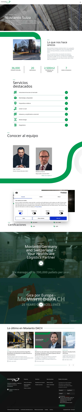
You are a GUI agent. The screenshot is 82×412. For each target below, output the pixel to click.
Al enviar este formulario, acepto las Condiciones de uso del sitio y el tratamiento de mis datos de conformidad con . (67, 400)
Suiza (15, 14)
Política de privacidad (38, 409)
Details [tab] (41, 196)
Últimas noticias (50, 382)
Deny (24, 218)
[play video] (41, 263)
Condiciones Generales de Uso (27, 409)
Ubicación (11, 14)
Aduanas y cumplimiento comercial (29, 114)
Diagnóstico (22, 125)
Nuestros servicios (39, 384)
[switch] (34, 213)
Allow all (58, 218)
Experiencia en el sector (40, 382)
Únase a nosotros (27, 388)
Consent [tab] (23, 196)
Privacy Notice (38, 206)
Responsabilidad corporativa (27, 385)
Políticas (51, 409)
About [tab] (59, 196)
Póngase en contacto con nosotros (14, 390)
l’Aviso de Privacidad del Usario (66, 402)
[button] (73, 365)
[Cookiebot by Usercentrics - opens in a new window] (61, 193)
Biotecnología (23, 119)
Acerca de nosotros (28, 382)
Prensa (48, 386)
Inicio (6, 14)
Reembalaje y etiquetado (26, 98)
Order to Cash (23, 109)
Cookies (46, 409)
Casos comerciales (50, 384)
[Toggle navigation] (80, 2)
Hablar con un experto (46, 175)
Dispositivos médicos (25, 103)
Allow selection (41, 218)
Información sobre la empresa (13, 409)
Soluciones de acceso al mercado (28, 92)
